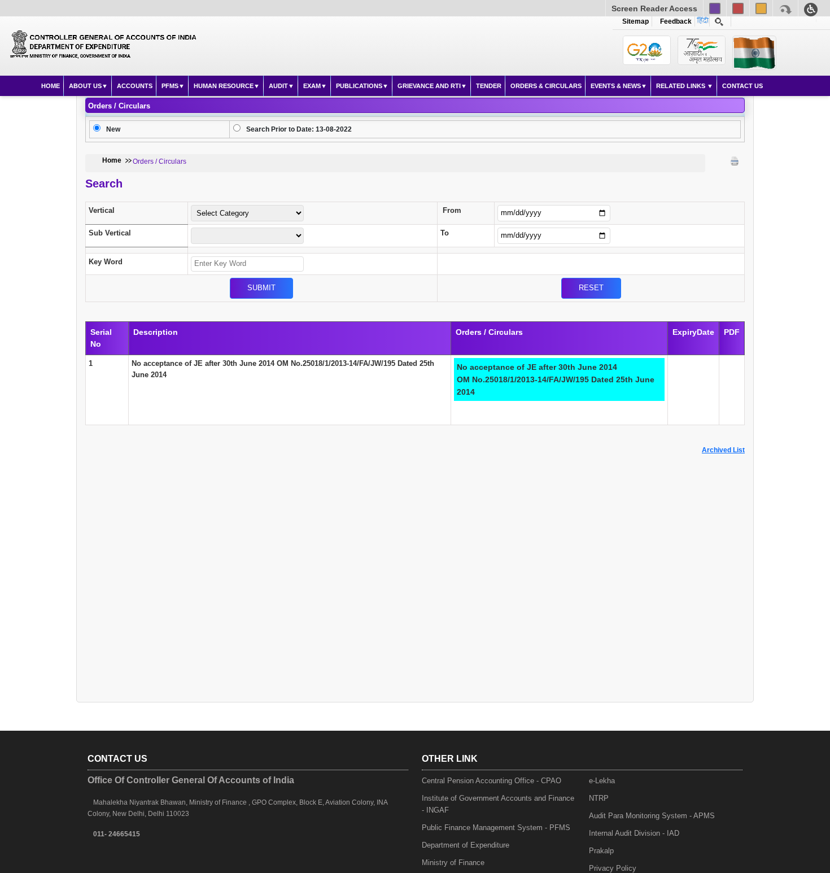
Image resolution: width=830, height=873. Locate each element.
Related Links (681, 85)
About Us (85, 85)
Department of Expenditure (465, 845)
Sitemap (635, 21)
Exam (312, 85)
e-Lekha (602, 780)
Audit (278, 85)
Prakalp (601, 850)
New (113, 129)
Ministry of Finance (453, 862)
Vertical (102, 210)
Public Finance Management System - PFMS (496, 827)
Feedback (674, 21)
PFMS (169, 85)
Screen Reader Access (654, 8)
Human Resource (224, 85)
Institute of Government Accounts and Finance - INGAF (498, 804)
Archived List (723, 450)
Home (50, 85)
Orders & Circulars (546, 85)
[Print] (734, 160)
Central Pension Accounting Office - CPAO (491, 780)
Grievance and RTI (429, 85)
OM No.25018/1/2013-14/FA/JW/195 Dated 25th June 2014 (555, 379)
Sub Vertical (110, 233)
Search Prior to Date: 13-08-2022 (299, 129)
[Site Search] (719, 21)
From (452, 210)
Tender (488, 85)
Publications (359, 85)
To (444, 233)
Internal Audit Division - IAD (634, 833)
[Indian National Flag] (647, 50)
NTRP (599, 798)
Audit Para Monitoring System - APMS (652, 815)
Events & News (616, 85)
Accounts (134, 85)
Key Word (106, 261)
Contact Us (742, 85)
